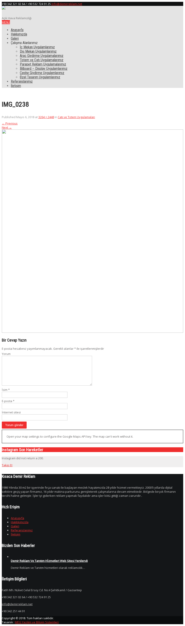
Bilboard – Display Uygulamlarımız (43, 68)
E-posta (8, 401)
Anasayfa (17, 30)
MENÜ (6, 22)
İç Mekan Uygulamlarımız (37, 47)
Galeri (15, 38)
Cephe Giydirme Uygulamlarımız (42, 73)
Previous (10, 123)
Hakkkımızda (19, 522)
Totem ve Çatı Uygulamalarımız (41, 60)
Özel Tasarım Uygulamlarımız (40, 77)
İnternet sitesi (11, 412)
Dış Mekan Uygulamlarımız (38, 51)
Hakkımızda (19, 34)
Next (7, 127)
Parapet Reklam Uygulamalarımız (43, 64)
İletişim (16, 86)
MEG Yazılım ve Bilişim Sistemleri (37, 622)
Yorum (6, 354)
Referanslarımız (22, 81)
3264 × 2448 (46, 117)
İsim (6, 390)
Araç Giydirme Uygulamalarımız (41, 56)
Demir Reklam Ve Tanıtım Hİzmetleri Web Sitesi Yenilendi (49, 561)
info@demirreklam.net (66, 4)
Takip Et (7, 465)
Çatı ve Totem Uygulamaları (76, 117)
